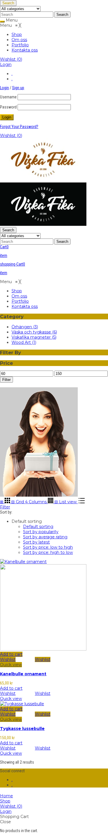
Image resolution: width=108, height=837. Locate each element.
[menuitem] (17, 34)
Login (6, 64)
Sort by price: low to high (48, 547)
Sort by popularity (40, 531)
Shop (5, 801)
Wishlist (11, 59)
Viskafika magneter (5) (34, 337)
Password (8, 107)
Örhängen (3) (25, 326)
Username (8, 97)
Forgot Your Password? (19, 126)
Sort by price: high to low (48, 552)
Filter (6, 379)
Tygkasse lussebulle (22, 728)
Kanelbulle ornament (23, 673)
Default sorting (38, 526)
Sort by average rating (45, 536)
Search (8, 3)
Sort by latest (36, 542)
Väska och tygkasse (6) (34, 332)
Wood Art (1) (24, 342)
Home (6, 795)
